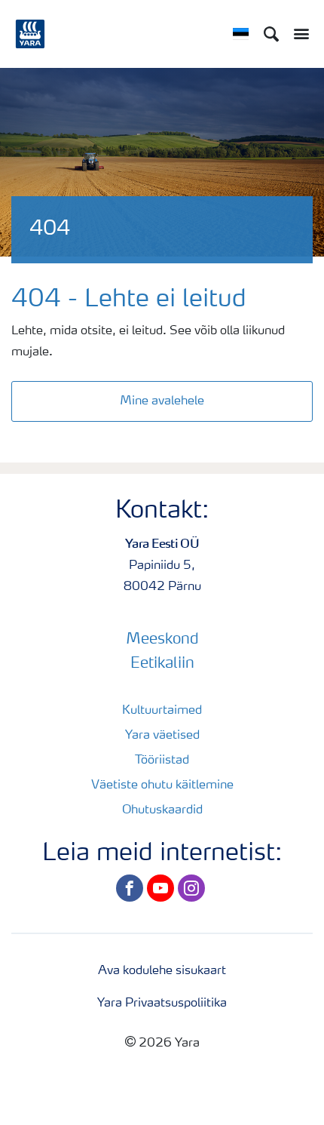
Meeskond (162, 639)
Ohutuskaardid (162, 810)
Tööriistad (162, 761)
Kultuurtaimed (162, 711)
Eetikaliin (162, 664)
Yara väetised (162, 736)
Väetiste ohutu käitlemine (162, 785)
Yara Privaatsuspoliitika (162, 1003)
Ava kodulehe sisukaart (162, 971)
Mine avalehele (162, 401)
